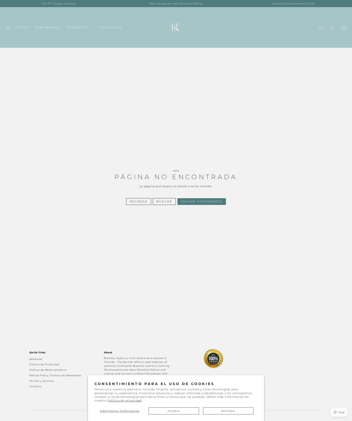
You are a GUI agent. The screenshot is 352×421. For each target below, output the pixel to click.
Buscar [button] (164, 201)
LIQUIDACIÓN (110, 27)
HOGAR (23, 27)
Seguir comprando (201, 201)
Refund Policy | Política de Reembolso (55, 375)
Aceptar (174, 411)
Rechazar (228, 411)
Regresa (139, 201)
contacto (35, 386)
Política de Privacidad (44, 364)
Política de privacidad (124, 400)
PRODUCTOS (77, 27)
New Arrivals (47, 27)
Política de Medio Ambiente (48, 369)
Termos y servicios (41, 380)
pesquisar (36, 358)
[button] (8, 27)
